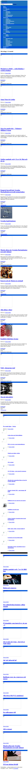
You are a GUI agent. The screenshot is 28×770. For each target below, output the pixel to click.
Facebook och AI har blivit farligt (15, 537)
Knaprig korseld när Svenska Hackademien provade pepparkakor (13, 191)
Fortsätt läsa (3, 80)
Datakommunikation (10, 21)
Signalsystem (8, 27)
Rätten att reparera (9, 588)
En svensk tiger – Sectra (9, 426)
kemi (2, 295)
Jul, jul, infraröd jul (9, 660)
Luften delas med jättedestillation (15, 435)
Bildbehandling (6, 555)
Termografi (5, 646)
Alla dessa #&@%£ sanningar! (13, 695)
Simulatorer (8, 12)
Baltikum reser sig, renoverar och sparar (17, 500)
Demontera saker (9, 38)
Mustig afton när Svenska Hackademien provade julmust (13, 746)
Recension (8, 43)
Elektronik (8, 40)
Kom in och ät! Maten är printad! (12, 281)
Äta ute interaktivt (7, 397)
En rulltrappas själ (9, 712)
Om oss (4, 47)
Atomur (7, 18)
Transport (5, 24)
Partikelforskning (9, 15)
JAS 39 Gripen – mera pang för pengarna (17, 471)
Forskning (5, 10)
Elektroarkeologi (4, 235)
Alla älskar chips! (6, 310)
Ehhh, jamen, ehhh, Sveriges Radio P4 (16, 528)
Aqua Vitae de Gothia (8, 99)
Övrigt (4, 37)
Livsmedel (5, 29)
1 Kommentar (3, 205)
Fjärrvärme (3, 53)
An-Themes (15, 768)
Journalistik (3, 144)
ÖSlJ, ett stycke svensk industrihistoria (16, 444)
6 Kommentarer (4, 234)
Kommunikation (6, 698)
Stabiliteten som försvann (13, 509)
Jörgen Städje (8, 73)
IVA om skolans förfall (10, 764)
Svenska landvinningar (8, 221)
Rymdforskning (9, 16)
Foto (7, 39)
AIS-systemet (10, 462)
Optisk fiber (8, 20)
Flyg (7, 26)
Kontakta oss (5, 46)
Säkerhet (5, 7)
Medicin (7, 31)
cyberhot (5, 415)
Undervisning (6, 750)
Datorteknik (5, 17)
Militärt (4, 33)
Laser (7, 13)
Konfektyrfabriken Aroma (9, 339)
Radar (7, 34)
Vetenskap (8, 11)
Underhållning (9, 45)
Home (4, 6)
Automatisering (4, 266)
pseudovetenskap (6, 681)
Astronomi (3, 206)
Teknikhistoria (9, 44)
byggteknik (5, 663)
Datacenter (8, 22)
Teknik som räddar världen (14, 453)
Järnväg (7, 28)
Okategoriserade (9, 42)
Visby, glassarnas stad (8, 368)
